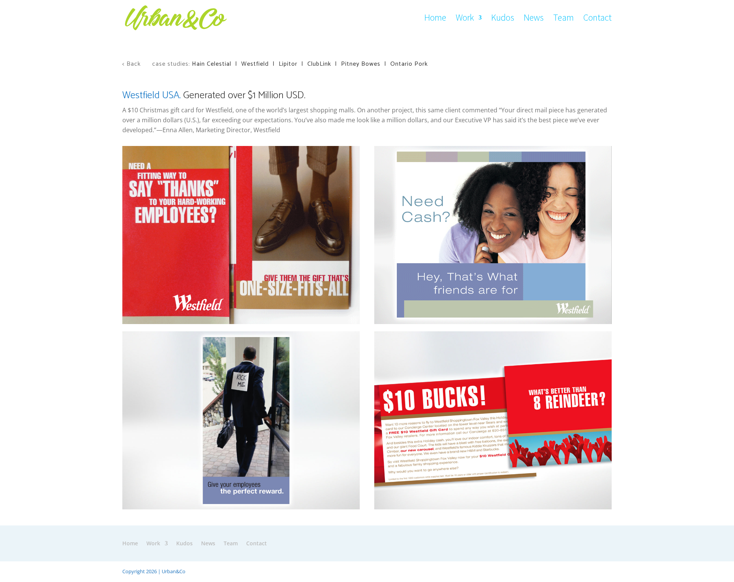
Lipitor (288, 64)
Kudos (502, 19)
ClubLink (319, 64)
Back (135, 64)
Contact (597, 19)
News (534, 19)
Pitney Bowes (360, 64)
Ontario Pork (409, 64)
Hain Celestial (211, 64)
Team (563, 19)
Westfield (255, 64)
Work (465, 19)
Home (435, 19)
